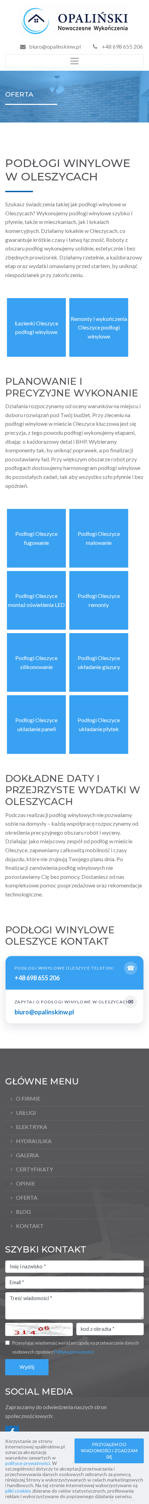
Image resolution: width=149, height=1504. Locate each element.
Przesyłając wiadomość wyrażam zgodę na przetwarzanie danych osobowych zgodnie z (75, 1347)
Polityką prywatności (74, 1352)
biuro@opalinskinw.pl (55, 46)
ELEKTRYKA (31, 1126)
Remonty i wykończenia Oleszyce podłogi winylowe (99, 327)
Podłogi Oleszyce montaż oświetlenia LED (36, 600)
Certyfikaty (34, 1169)
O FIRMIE (28, 1098)
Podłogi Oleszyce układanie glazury (99, 662)
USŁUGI (26, 1112)
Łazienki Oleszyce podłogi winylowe (36, 327)
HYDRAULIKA (34, 1141)
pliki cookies (18, 1491)
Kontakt (30, 1225)
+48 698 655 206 (122, 46)
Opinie (25, 1183)
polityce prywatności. (28, 1463)
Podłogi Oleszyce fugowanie (36, 538)
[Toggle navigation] (74, 61)
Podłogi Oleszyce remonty (99, 600)
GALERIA (27, 1155)
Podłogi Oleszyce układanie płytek (99, 724)
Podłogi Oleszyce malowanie (99, 538)
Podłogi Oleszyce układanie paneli (36, 724)
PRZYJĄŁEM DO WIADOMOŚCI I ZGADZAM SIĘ (109, 1450)
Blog (23, 1211)
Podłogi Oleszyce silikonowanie (36, 662)
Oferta (26, 1197)
